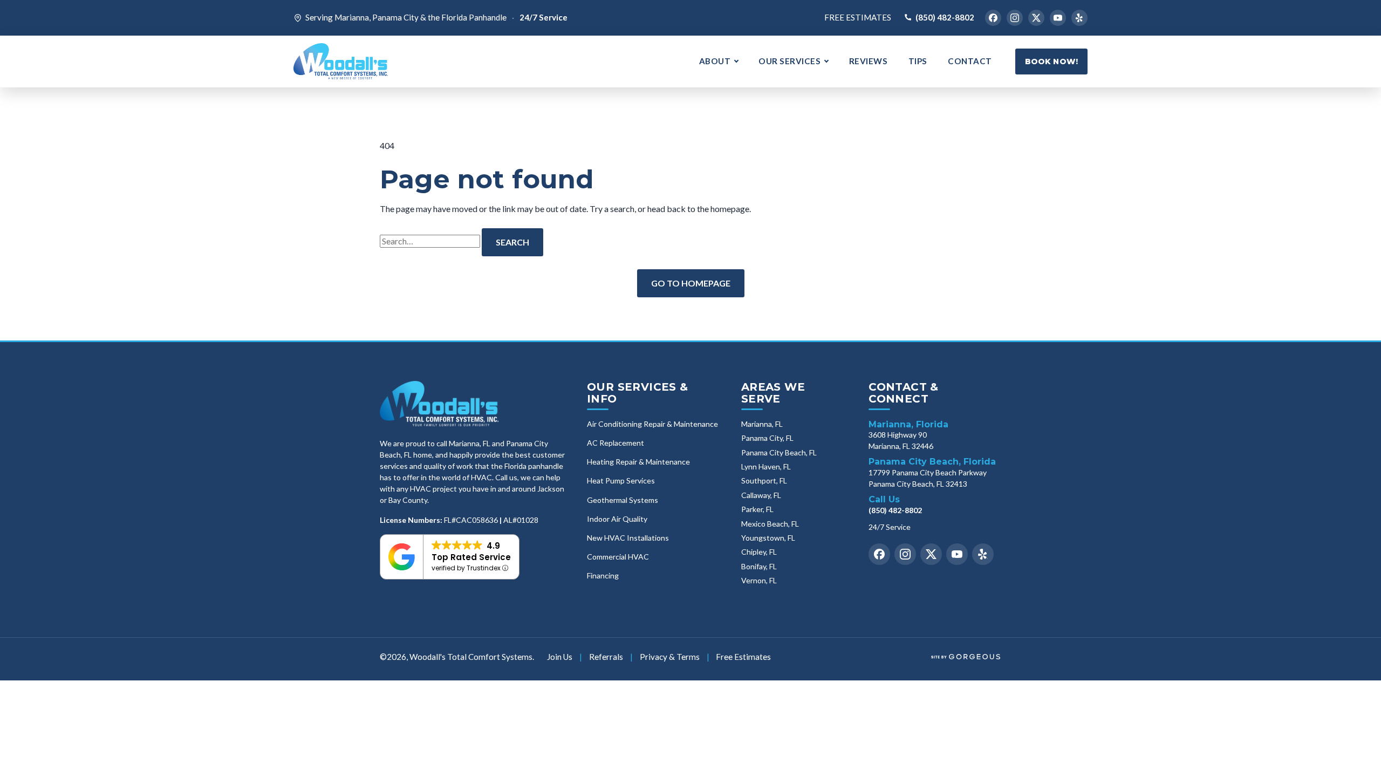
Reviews (868, 61)
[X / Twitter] (1036, 18)
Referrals (606, 657)
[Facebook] (993, 18)
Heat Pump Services (621, 480)
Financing (603, 575)
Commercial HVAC (618, 557)
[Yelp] (1079, 18)
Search (512, 242)
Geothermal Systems (622, 500)
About (715, 61)
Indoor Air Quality (617, 519)
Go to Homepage (690, 283)
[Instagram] (1015, 18)
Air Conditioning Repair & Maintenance (652, 424)
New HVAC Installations (628, 538)
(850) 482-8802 (944, 17)
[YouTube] (1058, 18)
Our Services (789, 61)
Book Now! (1051, 61)
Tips (917, 61)
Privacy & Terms (670, 657)
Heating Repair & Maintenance (638, 462)
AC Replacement (615, 443)
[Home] (439, 403)
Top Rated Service (471, 557)
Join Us (559, 657)
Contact (970, 61)
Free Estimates (857, 17)
